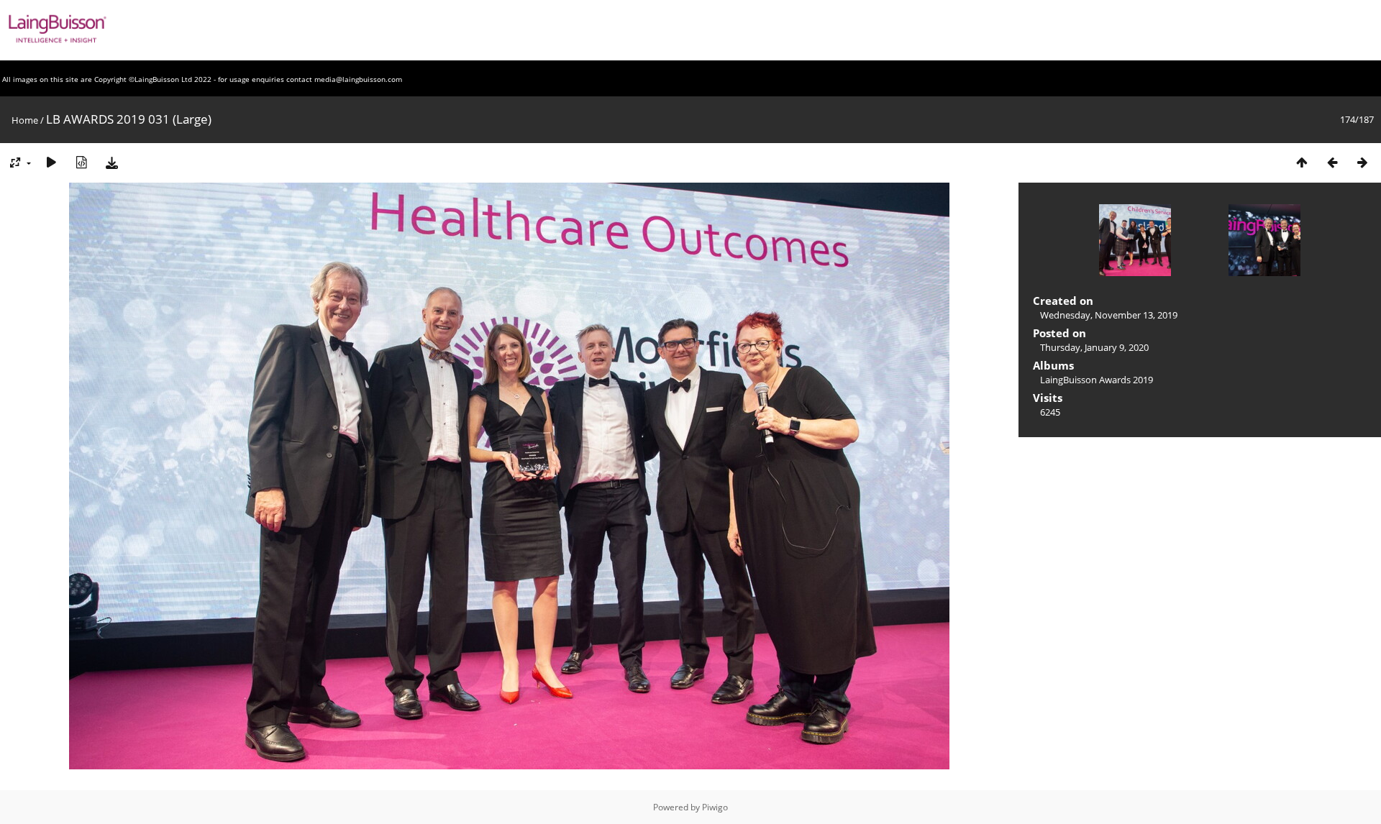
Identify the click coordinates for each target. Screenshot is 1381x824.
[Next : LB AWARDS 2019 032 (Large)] (1362, 162)
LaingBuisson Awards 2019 (1096, 379)
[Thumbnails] (1302, 162)
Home (25, 120)
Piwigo (715, 807)
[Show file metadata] (81, 162)
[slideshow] (51, 162)
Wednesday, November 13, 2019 (1108, 314)
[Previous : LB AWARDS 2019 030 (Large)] (1332, 162)
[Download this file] (111, 162)
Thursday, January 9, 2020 (1094, 347)
